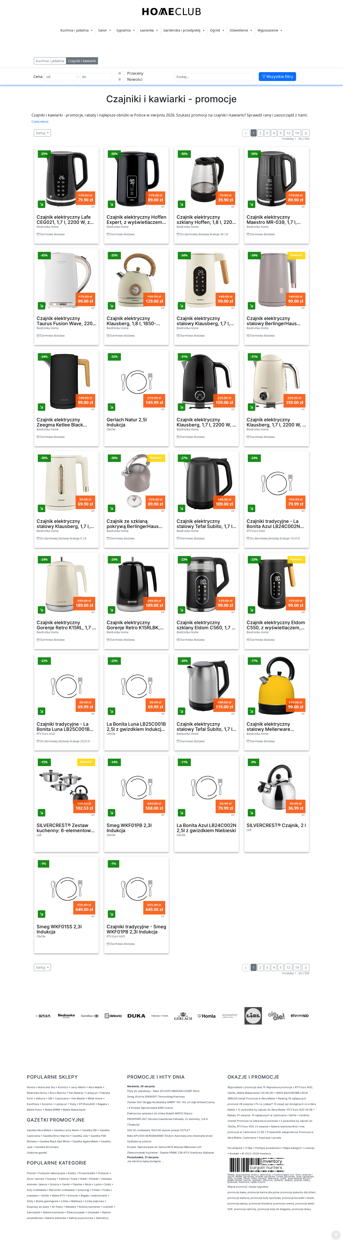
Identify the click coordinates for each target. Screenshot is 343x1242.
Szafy (107, 1184)
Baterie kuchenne (53, 1212)
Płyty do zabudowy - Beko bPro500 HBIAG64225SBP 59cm (163, 1091)
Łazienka (147, 30)
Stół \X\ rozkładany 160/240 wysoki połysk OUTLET (158, 1130)
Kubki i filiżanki (89, 1178)
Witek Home (95, 1098)
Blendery (71, 1206)
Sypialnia (123, 30)
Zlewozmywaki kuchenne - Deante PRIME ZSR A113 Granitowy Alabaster (170, 1152)
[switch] (121, 73)
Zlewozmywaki (75, 1212)
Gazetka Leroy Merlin (66, 1130)
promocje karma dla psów (263, 1192)
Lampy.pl (92, 1092)
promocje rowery (283, 1203)
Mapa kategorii (293, 1148)
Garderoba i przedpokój (181, 30)
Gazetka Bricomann (47, 1147)
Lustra (98, 1184)
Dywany (51, 1178)
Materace (76, 1201)
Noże (88, 1184)
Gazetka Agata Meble (85, 1141)
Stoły (30, 1201)
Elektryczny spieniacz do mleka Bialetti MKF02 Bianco (159, 1113)
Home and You (46, 1087)
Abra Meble (95, 1087)
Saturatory (102, 1218)
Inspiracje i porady (270, 1137)
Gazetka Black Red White (54, 1141)
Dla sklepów (235, 1148)
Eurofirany (33, 1104)
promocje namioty (245, 1209)
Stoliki (45, 1195)
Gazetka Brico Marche (56, 1135)
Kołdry (72, 1173)
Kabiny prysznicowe (81, 1218)
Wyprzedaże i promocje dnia (245, 1087)
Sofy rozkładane (36, 1190)
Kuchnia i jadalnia (74, 30)
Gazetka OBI (89, 1130)
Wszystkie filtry (279, 76)
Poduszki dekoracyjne (51, 1173)
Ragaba (102, 1104)
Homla (31, 1087)
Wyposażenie (268, 30)
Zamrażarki (33, 1212)
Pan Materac (76, 1092)
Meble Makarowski (74, 1109)
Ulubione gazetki (37, 1152)
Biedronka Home (37, 1092)
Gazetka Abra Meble (39, 1130)
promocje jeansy (238, 1203)
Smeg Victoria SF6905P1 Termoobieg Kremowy (156, 1096)
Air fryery (57, 1206)
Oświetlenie (239, 30)
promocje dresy (301, 1209)
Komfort (63, 1087)
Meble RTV (58, 1195)
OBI (50, 1098)
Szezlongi (83, 1190)
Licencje (309, 1148)
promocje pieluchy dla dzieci (297, 1192)
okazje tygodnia (258, 1186)
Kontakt (234, 1153)
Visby (73, 1104)
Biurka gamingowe (47, 1201)
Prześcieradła (87, 1173)
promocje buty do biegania (274, 1209)
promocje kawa (237, 1192)
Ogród (215, 30)
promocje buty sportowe (266, 1198)
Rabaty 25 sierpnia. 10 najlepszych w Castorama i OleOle (262, 1115)
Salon (102, 30)
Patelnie (77, 1184)
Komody (73, 1195)
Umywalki (93, 1212)
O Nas (248, 1148)
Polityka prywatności (268, 1148)
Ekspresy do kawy (38, 1206)
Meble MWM (52, 1109)
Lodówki (108, 1206)
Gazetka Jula (80, 1135)
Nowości (134, 79)
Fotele (96, 1190)
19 (297, 133)
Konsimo (47, 1104)
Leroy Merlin (78, 1087)
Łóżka (64, 1201)
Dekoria (40, 1098)
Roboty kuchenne (89, 1206)
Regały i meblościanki (94, 1195)
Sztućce (54, 1184)
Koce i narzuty (35, 1178)
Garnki (66, 1184)
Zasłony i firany (68, 1178)
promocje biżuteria (260, 1203)
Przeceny (135, 73)
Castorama (61, 1098)
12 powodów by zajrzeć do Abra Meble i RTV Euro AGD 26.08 (275, 1109)
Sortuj (41, 133)
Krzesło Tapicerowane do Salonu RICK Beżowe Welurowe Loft (164, 1147)
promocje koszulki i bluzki (298, 1198)
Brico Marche (58, 1092)
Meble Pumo (34, 1109)
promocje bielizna (238, 1198)
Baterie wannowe (56, 1218)
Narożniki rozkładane (62, 1190)
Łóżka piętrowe (94, 1201)
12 (288, 133)
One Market (78, 1098)
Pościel (31, 1173)
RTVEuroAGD (87, 1104)
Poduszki (103, 1173)
